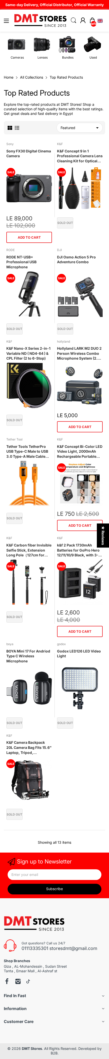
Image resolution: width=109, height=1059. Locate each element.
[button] (100, 20)
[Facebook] (7, 981)
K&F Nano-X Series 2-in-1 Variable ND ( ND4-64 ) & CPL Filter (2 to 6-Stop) (28, 353)
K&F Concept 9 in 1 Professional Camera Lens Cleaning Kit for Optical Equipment (80, 156)
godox (61, 644)
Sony (10, 144)
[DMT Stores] (35, 924)
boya (9, 644)
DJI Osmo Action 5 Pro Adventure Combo (76, 259)
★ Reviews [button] (103, 535)
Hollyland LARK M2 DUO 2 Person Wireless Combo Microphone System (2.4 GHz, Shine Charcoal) (79, 353)
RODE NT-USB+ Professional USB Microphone (21, 262)
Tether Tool (14, 439)
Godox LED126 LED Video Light (79, 653)
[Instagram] (18, 981)
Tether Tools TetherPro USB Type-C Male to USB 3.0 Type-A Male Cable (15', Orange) (27, 451)
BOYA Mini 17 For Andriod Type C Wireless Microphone (28, 656)
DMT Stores (32, 1048)
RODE (10, 250)
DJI (59, 250)
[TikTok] (28, 981)
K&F (60, 144)
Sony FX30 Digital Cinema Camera (28, 153)
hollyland (63, 341)
